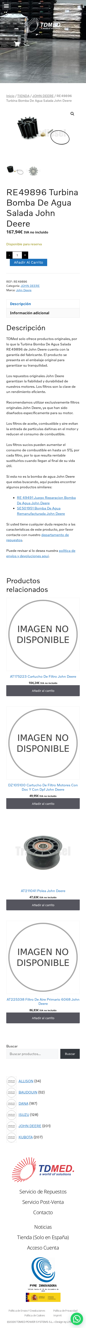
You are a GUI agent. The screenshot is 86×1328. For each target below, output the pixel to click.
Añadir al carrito (28, 262)
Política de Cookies (34, 1315)
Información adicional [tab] (29, 313)
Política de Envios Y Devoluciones (27, 1310)
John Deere (24, 290)
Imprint (57, 1315)
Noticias (43, 1226)
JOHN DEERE (43, 96)
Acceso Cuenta (43, 1247)
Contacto (43, 1212)
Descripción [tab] (20, 303)
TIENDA (23, 96)
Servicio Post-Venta (43, 1201)
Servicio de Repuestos (43, 1191)
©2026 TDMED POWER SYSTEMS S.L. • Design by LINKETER (43, 1321)
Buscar (12, 1046)
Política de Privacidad (65, 1310)
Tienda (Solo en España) (43, 1237)
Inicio (10, 96)
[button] (6, 6)
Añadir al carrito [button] (43, 690)
